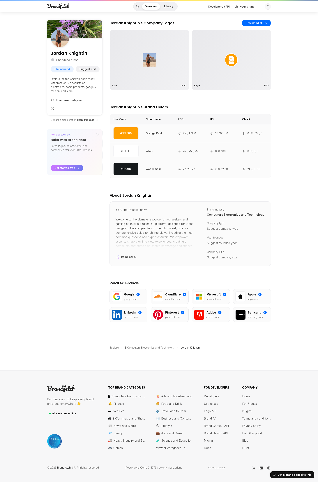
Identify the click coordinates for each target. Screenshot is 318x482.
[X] (52, 108)
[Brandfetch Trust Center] (54, 441)
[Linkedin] (261, 467)
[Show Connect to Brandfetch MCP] (97, 134)
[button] (268, 6)
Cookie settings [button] (216, 467)
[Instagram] (268, 467)
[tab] (138, 6)
